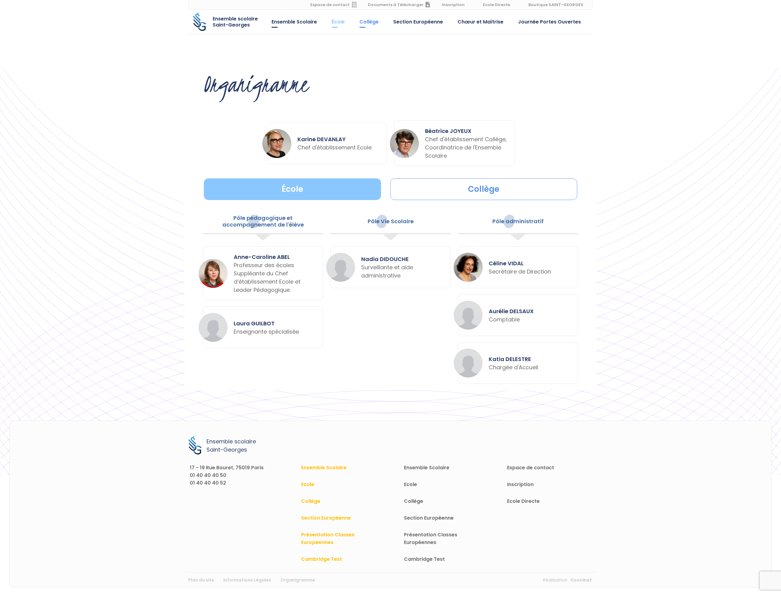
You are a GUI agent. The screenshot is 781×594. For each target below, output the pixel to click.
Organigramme (297, 580)
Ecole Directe (496, 5)
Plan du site (201, 580)
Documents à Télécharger (395, 5)
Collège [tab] (483, 189)
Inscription (453, 5)
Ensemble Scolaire (294, 21)
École (338, 21)
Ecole (307, 484)
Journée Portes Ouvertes (549, 21)
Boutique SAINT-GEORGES (555, 5)
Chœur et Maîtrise (480, 21)
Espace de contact (330, 5)
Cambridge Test (321, 559)
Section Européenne (418, 21)
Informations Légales (247, 580)
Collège (369, 21)
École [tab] (292, 189)
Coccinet (581, 580)
